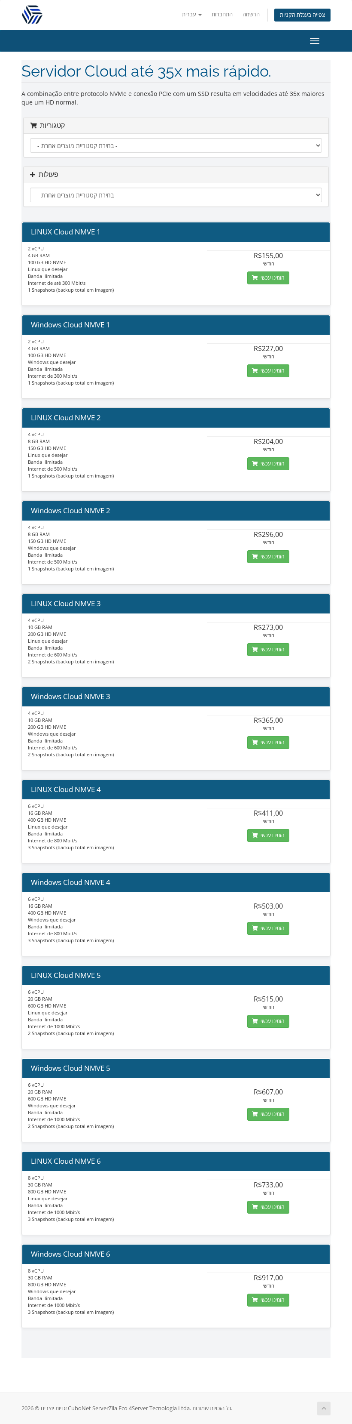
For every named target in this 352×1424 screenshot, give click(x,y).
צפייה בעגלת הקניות (302, 14)
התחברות (222, 14)
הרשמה (251, 14)
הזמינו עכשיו (271, 277)
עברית (189, 14)
